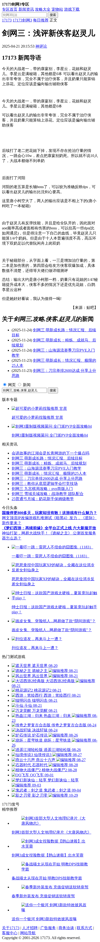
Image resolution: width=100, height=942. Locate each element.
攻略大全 (42, 9)
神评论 (41, 46)
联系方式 (84, 928)
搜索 (53, 15)
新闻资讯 (26, 9)
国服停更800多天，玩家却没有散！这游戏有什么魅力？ (49, 513)
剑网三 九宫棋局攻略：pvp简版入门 (42, 489)
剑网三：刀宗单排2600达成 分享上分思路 (47, 478)
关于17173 (10, 928)
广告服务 (48, 928)
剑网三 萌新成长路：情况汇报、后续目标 (47, 458)
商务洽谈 (66, 928)
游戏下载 (72, 9)
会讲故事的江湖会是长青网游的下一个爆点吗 (50, 453)
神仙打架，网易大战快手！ (25, 533)
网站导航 (28, 933)
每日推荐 (41, 20)
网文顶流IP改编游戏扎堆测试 (27, 518)
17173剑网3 (22, 20)
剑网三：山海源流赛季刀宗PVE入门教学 (46, 468)
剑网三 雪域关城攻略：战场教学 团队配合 (47, 494)
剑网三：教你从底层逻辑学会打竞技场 (45, 484)
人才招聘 (30, 928)
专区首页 (9, 9)
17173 (7, 20)
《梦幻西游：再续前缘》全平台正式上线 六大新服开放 (49, 528)
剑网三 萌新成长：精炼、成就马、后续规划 (49, 463)
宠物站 (57, 9)
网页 (12, 385)
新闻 (27, 385)
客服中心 (9, 933)
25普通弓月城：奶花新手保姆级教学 (43, 499)
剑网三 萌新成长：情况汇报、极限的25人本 (49, 473)
